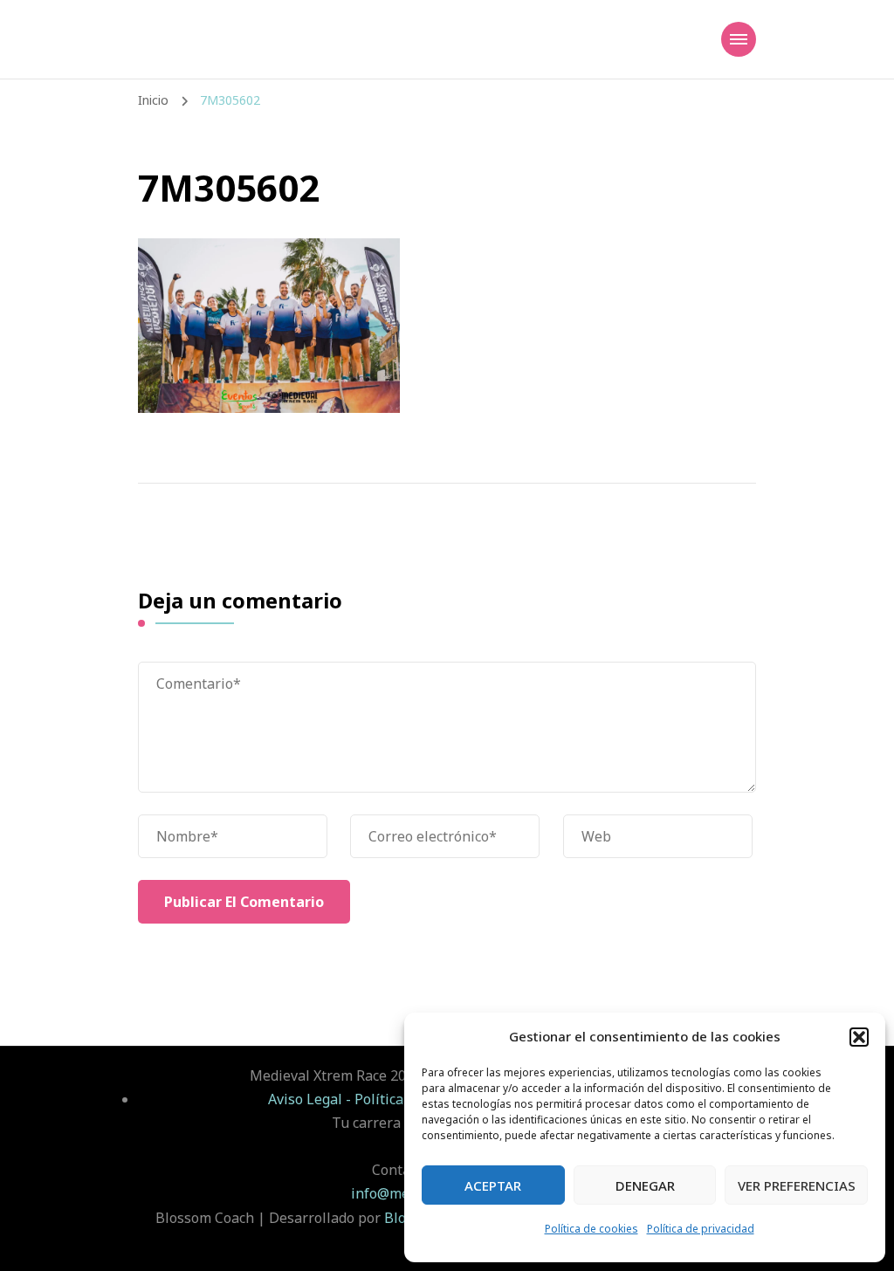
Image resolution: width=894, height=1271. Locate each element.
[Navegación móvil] (738, 39)
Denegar (645, 1185)
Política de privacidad (700, 1228)
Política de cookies (591, 1228)
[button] (859, 1037)
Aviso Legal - (311, 1099)
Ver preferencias (797, 1185)
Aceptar (492, 1185)
